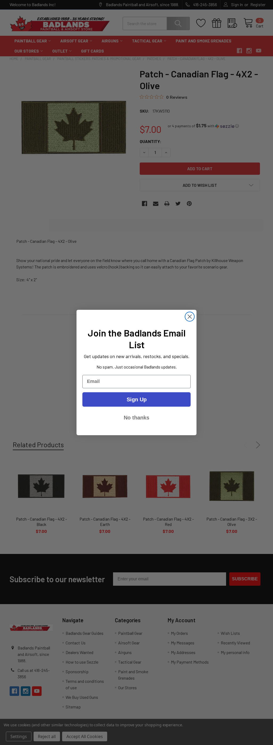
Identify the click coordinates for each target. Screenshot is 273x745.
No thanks (136, 418)
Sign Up (137, 399)
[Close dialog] (189, 316)
